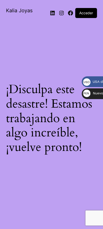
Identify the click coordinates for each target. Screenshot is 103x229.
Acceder (86, 13)
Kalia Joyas (19, 11)
